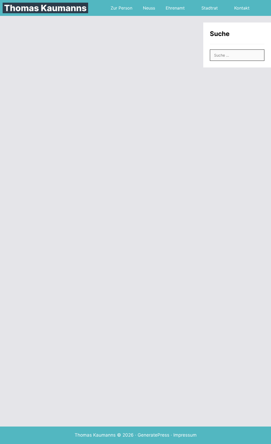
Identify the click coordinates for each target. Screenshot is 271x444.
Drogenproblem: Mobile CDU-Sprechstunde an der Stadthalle (47, 384)
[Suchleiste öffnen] (263, 8)
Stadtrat (209, 8)
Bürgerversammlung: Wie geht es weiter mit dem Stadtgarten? (147, 389)
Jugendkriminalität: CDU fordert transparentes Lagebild (45, 144)
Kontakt (242, 8)
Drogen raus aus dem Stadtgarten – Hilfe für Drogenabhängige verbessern (142, 140)
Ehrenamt (175, 8)
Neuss (149, 8)
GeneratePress (153, 435)
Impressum (185, 435)
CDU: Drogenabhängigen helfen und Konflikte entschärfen (146, 263)
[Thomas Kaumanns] (47, 8)
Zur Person (121, 8)
